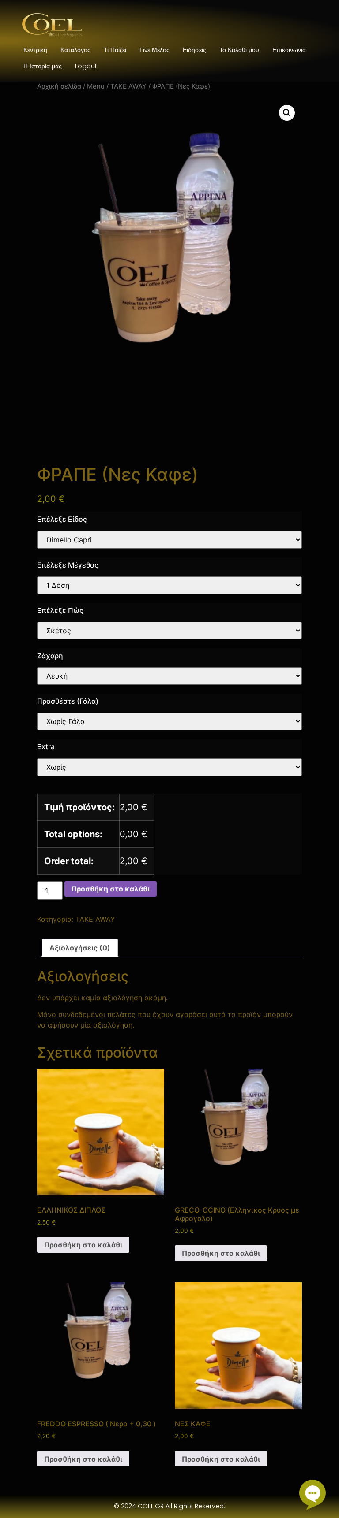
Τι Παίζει (115, 49)
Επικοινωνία (289, 49)
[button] (287, 113)
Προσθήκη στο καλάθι (111, 888)
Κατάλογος (75, 49)
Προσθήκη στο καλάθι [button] (83, 1244)
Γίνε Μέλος (154, 49)
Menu (96, 86)
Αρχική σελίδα (59, 86)
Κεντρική (35, 49)
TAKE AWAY (128, 86)
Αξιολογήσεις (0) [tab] (79, 947)
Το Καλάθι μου (239, 49)
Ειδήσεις (194, 49)
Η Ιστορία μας (42, 66)
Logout (86, 66)
